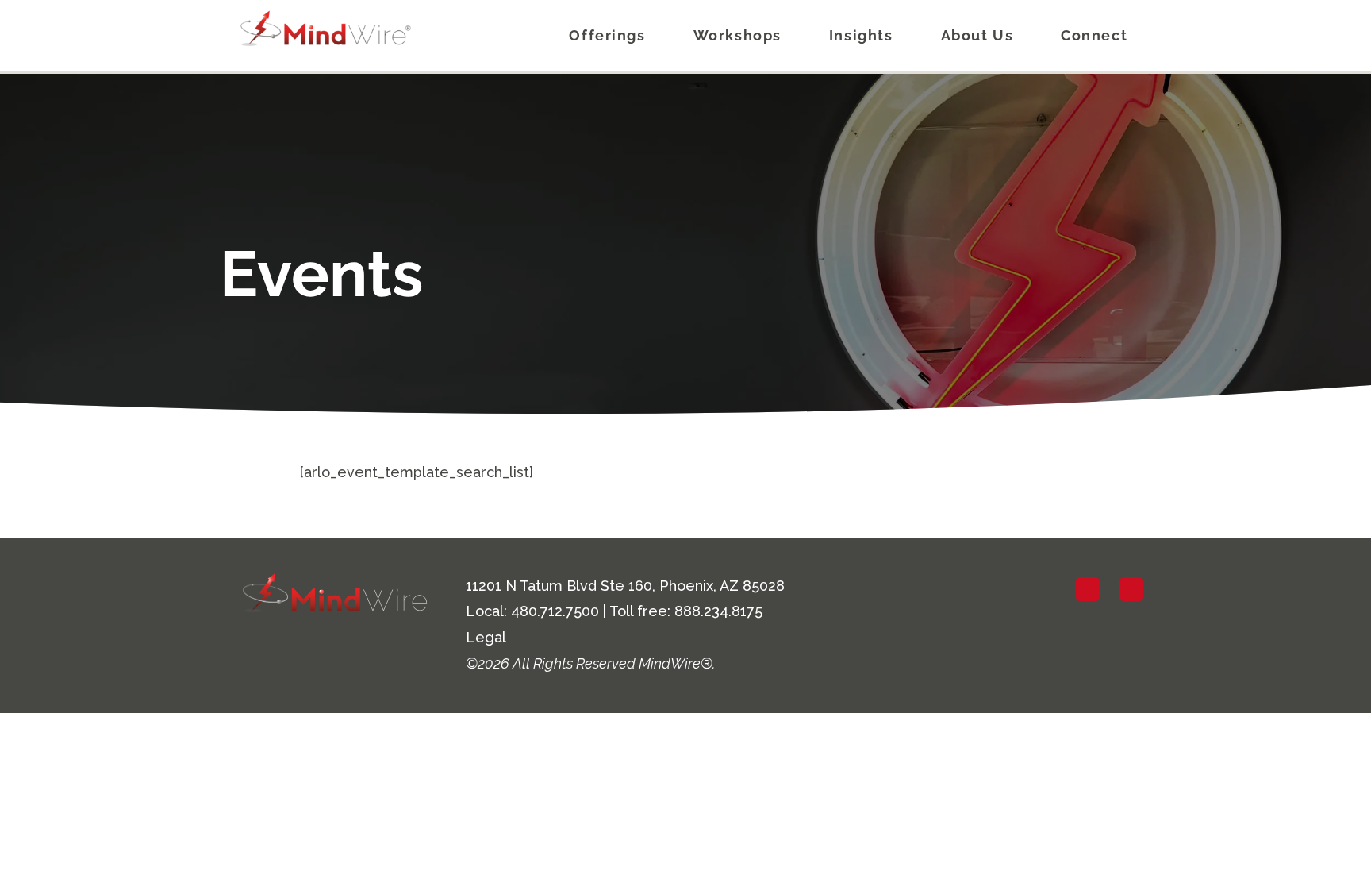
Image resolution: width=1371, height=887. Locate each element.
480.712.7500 (555, 611)
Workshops (737, 35)
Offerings (607, 35)
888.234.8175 (718, 611)
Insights (861, 35)
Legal (486, 637)
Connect (1094, 35)
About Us (977, 35)
